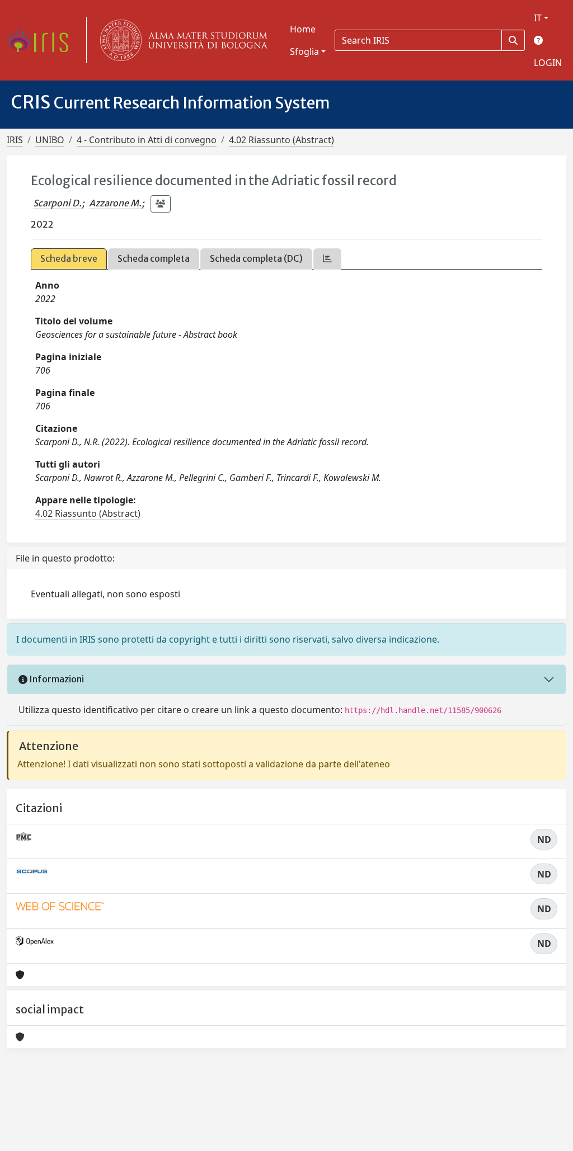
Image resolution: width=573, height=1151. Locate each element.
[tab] (327, 258)
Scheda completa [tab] (154, 258)
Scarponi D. (57, 203)
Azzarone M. (115, 203)
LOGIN (548, 62)
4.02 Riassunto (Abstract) (281, 140)
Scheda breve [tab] (68, 258)
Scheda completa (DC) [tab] (256, 258)
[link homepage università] (181, 40)
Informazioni (55, 679)
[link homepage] (42, 40)
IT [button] (538, 18)
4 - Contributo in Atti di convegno (147, 140)
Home (303, 29)
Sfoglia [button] (304, 51)
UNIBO (49, 140)
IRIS (15, 140)
